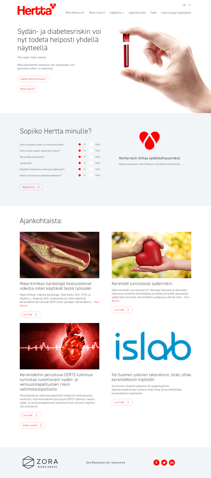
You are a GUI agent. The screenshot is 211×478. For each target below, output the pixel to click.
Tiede (153, 13)
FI (190, 5)
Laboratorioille (137, 13)
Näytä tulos (29, 187)
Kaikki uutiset (30, 425)
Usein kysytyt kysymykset (176, 13)
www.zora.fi (118, 462)
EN (184, 5)
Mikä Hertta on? (75, 13)
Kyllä (97, 144)
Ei (85, 144)
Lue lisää (27, 314)
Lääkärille (116, 13)
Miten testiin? (97, 13)
